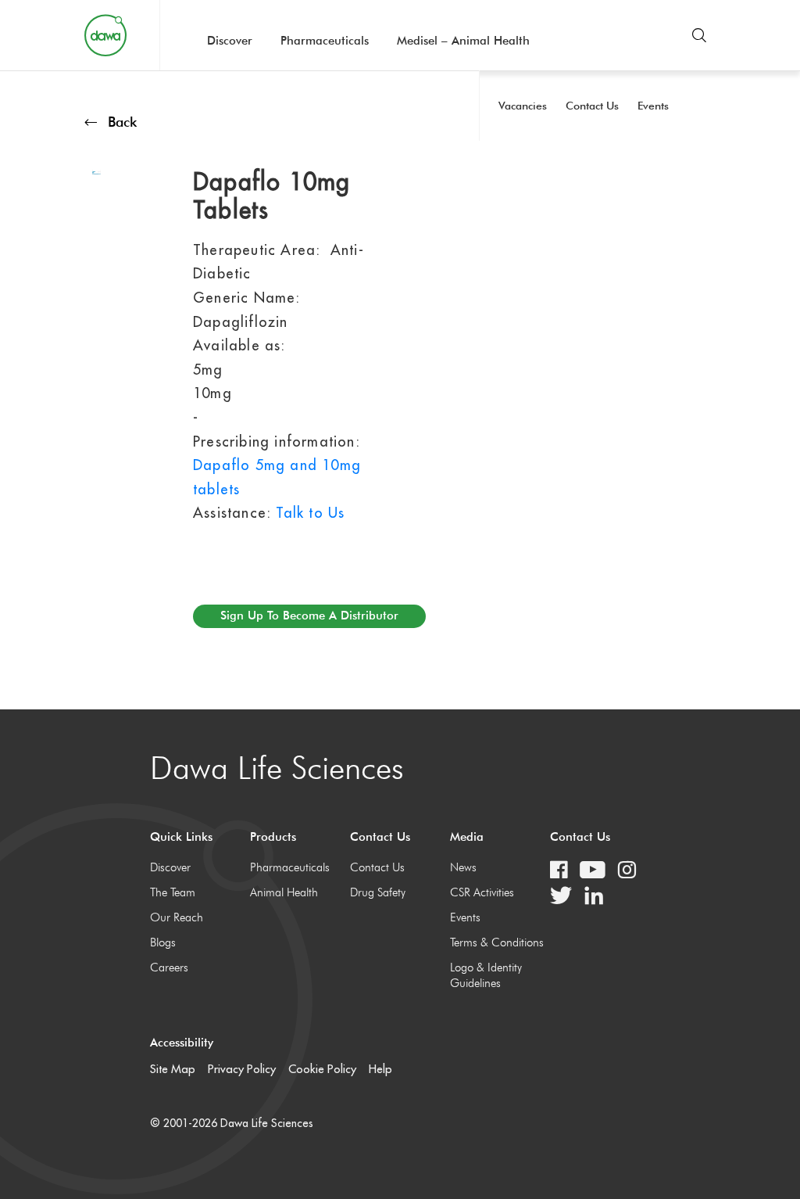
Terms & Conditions (497, 942)
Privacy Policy (242, 1068)
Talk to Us (310, 513)
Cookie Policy (322, 1068)
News (463, 867)
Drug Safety (377, 892)
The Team (172, 892)
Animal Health (284, 892)
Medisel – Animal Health (463, 41)
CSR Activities (482, 892)
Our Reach (176, 917)
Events (465, 917)
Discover (229, 41)
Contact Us (377, 867)
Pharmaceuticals (324, 41)
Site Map (172, 1068)
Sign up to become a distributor (309, 615)
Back (122, 121)
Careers (169, 967)
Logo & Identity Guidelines (486, 975)
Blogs (163, 942)
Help (380, 1068)
